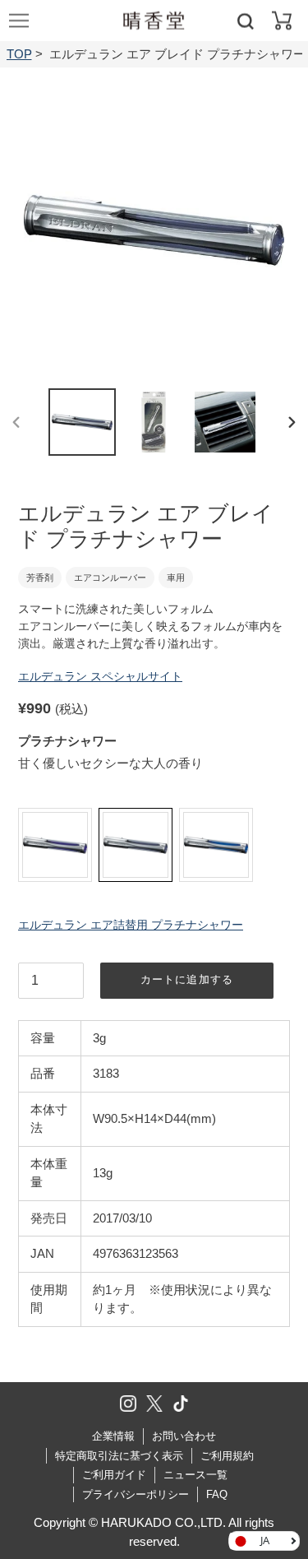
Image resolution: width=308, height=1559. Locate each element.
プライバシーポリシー (135, 1494)
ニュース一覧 (195, 1475)
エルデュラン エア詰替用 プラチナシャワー (130, 924)
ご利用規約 (227, 1456)
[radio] (55, 845)
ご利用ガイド (114, 1475)
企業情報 (113, 1436)
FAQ (217, 1494)
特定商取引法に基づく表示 (119, 1456)
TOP (19, 54)
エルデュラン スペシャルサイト (100, 676)
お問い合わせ (184, 1436)
